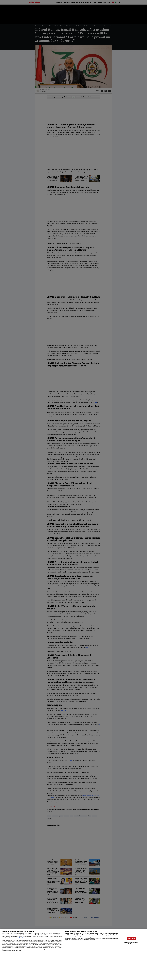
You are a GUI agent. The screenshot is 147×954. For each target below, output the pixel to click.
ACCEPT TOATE (131, 938)
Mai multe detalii (19, 937)
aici (26, 946)
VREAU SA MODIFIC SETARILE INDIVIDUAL (131, 943)
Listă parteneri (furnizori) (70, 941)
